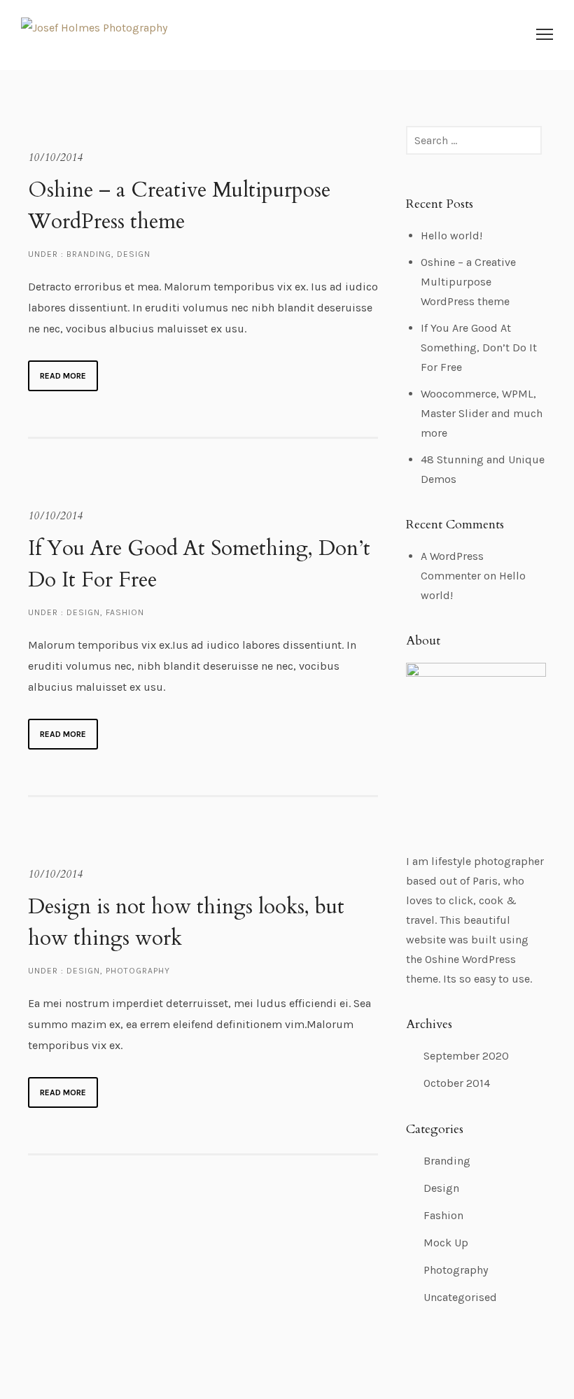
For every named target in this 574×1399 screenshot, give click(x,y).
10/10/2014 (55, 157)
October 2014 (457, 1083)
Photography (138, 971)
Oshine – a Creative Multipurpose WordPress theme (179, 206)
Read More (63, 376)
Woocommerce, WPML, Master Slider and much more (481, 413)
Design (133, 254)
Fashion (125, 612)
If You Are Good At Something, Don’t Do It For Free (199, 564)
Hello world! (451, 235)
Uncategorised (460, 1297)
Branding (87, 254)
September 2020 (466, 1055)
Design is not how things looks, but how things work (186, 922)
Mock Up (446, 1242)
